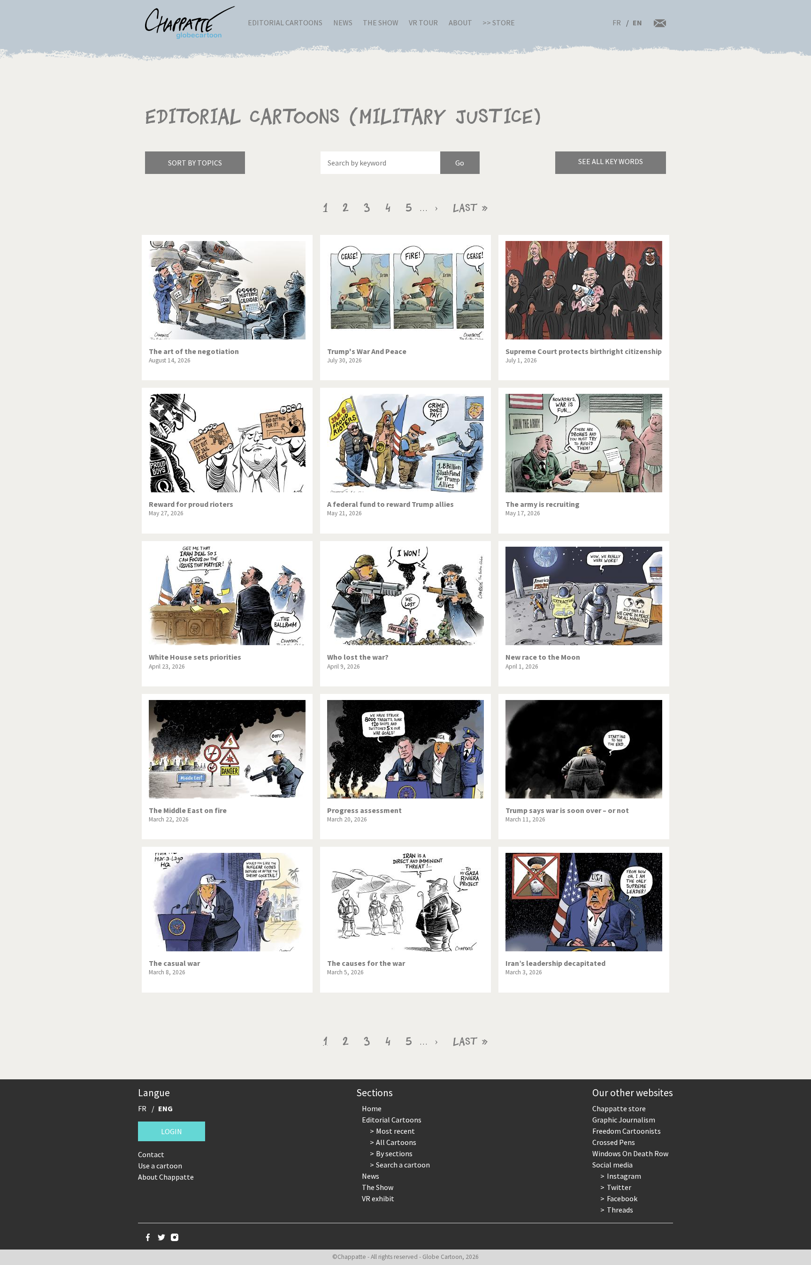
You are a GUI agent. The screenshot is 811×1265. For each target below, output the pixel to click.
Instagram (624, 1176)
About (460, 22)
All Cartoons (396, 1142)
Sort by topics (195, 162)
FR (616, 22)
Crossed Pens (613, 1142)
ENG (165, 1108)
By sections (394, 1153)
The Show (380, 22)
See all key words (610, 161)
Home (372, 1108)
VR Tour (423, 22)
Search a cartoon (403, 1164)
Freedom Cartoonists (626, 1131)
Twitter (619, 1187)
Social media (612, 1164)
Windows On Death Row (630, 1153)
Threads (620, 1209)
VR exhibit (378, 1198)
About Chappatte (166, 1177)
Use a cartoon (160, 1165)
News (342, 22)
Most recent (395, 1131)
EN (637, 22)
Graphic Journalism (623, 1119)
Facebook (622, 1198)
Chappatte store (619, 1108)
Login (171, 1131)
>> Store (498, 22)
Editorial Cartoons (285, 22)
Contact (151, 1154)
